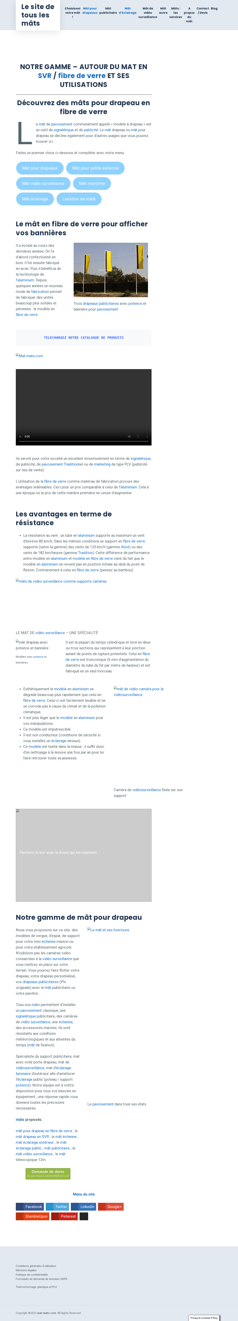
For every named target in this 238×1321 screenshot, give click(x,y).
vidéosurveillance (146, 790)
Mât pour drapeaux (89, 11)
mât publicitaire (57, 1148)
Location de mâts (79, 198)
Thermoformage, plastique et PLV (36, 1287)
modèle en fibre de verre (93, 558)
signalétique (64, 130)
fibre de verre (82, 75)
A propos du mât (189, 15)
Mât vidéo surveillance (43, 183)
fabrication (40, 291)
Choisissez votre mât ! (73, 13)
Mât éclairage (35, 198)
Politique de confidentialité (32, 1274)
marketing (102, 464)
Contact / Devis (203, 11)
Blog (214, 8)
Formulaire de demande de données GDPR (41, 1279)
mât (42, 124)
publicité (91, 130)
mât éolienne (66, 1136)
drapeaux (90, 303)
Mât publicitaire (108, 11)
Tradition (71, 464)
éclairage (58, 741)
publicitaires (109, 303)
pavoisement (61, 124)
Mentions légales (26, 1270)
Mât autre (163, 11)
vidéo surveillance (50, 633)
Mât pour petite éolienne (95, 168)
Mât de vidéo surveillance (147, 13)
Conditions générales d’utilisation (36, 1266)
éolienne (49, 941)
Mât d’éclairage (127, 11)
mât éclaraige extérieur (35, 1142)
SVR (45, 75)
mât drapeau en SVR (32, 1136)
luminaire (23, 1073)
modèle (60, 689)
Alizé (125, 547)
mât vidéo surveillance (34, 1154)
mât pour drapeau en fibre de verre (44, 1131)
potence (135, 303)
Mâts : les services (175, 13)
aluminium (25, 280)
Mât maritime (92, 183)
